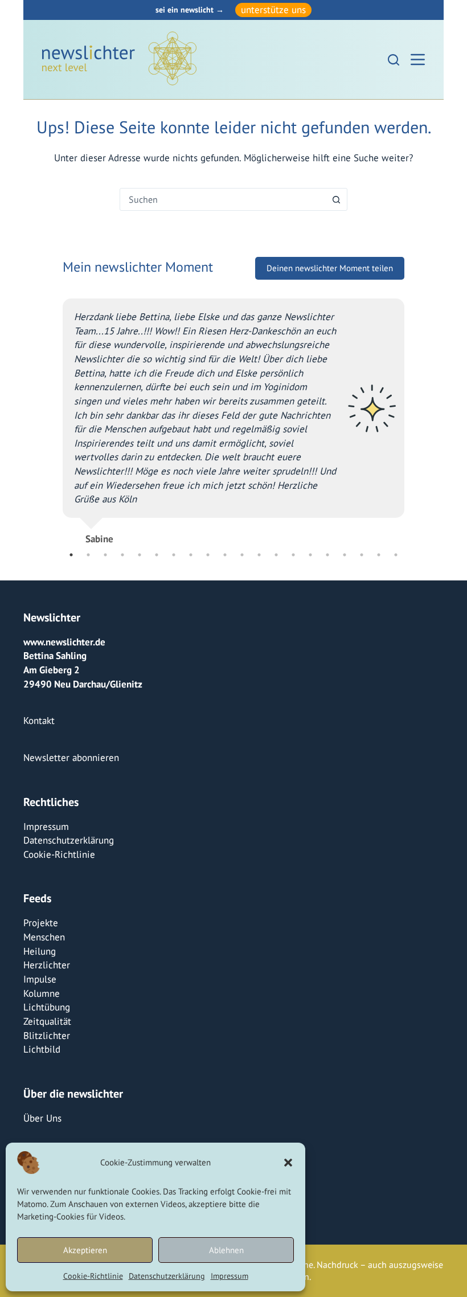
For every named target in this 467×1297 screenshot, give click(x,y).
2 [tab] (88, 554)
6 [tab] (156, 554)
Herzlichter (46, 965)
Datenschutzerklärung (167, 1276)
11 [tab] (242, 554)
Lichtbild (41, 1049)
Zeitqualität (47, 1021)
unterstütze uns (273, 9)
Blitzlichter (46, 1035)
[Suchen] (393, 60)
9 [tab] (208, 554)
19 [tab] (378, 554)
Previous (54, 429)
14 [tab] (293, 554)
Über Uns (42, 1118)
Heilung (39, 951)
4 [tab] (122, 554)
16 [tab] (327, 554)
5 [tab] (139, 554)
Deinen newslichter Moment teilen (330, 292)
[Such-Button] (336, 199)
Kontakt (39, 720)
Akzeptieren (85, 1250)
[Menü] (418, 59)
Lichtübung (46, 1007)
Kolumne (41, 993)
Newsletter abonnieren (71, 757)
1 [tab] (71, 554)
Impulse (39, 979)
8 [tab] (190, 554)
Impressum (229, 1276)
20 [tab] (396, 554)
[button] (288, 1162)
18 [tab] (361, 554)
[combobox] (222, 199)
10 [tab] (225, 554)
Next (413, 429)
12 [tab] (259, 554)
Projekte (40, 923)
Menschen (44, 937)
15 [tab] (310, 554)
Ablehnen (226, 1250)
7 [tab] (173, 554)
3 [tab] (105, 554)
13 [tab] (276, 554)
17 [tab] (344, 554)
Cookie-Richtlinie (93, 1276)
